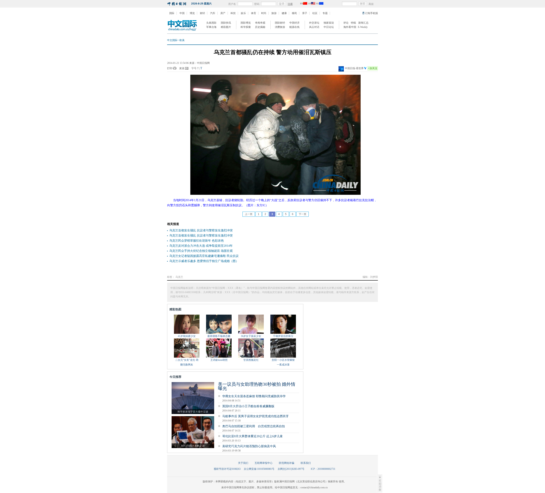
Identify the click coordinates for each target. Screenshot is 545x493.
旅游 (274, 13)
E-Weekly (363, 27)
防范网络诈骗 (286, 462)
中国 (182, 13)
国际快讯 (226, 22)
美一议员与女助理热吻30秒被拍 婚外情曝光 (256, 386)
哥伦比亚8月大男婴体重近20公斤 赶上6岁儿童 (252, 436)
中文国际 (172, 40)
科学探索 (246, 27)
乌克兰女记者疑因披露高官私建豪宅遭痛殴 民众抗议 (204, 256)
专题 (325, 13)
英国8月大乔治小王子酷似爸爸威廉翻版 (248, 406)
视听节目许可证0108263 (227, 468)
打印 (169, 68)
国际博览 (246, 22)
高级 (371, 4)
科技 (233, 13)
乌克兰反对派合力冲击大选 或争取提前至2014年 (201, 245)
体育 (253, 13)
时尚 (263, 13)
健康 (284, 13)
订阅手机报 (371, 13)
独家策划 (329, 22)
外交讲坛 (314, 22)
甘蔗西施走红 (251, 359)
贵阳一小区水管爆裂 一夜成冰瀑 (283, 362)
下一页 (302, 214)
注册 (290, 4)
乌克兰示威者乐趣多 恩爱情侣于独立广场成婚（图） (204, 261)
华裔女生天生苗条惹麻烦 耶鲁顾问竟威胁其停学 (254, 396)
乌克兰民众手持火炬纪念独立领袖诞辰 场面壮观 (201, 250)
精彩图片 (226, 27)
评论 (346, 22)
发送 (181, 68)
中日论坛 (329, 27)
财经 (202, 13)
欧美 (182, 40)
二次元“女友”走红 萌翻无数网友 (186, 362)
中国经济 (294, 22)
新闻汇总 (363, 22)
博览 (192, 13)
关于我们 (243, 462)
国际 (171, 13)
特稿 (353, 22)
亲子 (304, 13)
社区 (314, 13)
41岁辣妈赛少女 (187, 336)
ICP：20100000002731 (323, 468)
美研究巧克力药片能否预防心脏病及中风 (249, 446)
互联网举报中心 (263, 462)
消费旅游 (280, 27)
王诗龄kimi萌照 (219, 359)
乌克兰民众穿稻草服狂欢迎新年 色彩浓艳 (196, 240)
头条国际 (211, 22)
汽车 (212, 13)
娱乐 (243, 13)
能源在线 (294, 27)
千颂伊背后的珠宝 (283, 336)
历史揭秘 (260, 27)
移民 (294, 13)
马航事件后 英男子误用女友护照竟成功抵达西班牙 (255, 416)
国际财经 (280, 22)
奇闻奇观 (260, 22)
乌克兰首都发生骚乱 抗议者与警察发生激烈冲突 (201, 230)
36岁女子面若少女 (251, 336)
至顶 (379, 483)
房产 (222, 13)
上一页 (248, 214)
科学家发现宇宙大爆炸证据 (193, 411)
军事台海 (211, 27)
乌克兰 (179, 276)
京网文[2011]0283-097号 (291, 468)
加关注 (372, 68)
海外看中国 (349, 27)
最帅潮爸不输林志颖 (218, 336)
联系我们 (306, 462)
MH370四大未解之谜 (193, 445)
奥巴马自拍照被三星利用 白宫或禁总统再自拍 (253, 426)
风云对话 (314, 27)
